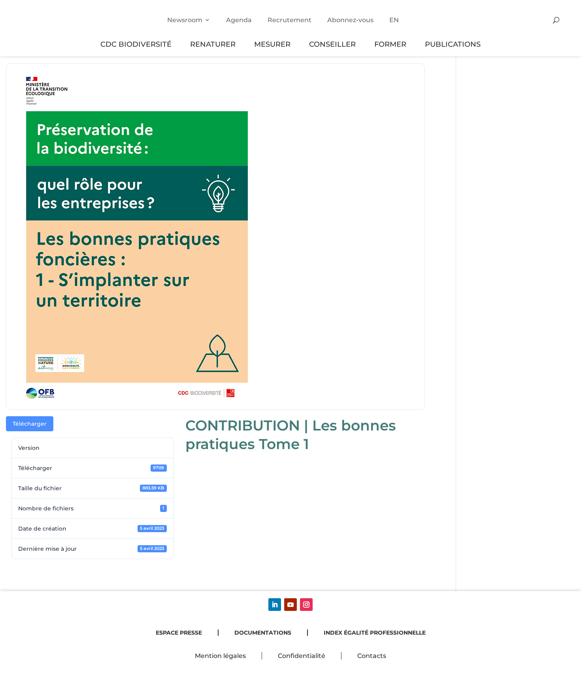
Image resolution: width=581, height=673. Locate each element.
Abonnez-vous (350, 20)
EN (394, 20)
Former (390, 44)
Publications (453, 44)
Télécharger (30, 423)
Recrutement (289, 20)
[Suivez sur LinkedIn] (274, 604)
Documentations (262, 632)
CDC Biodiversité (136, 44)
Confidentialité (301, 656)
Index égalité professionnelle (375, 632)
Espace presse (179, 632)
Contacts (371, 656)
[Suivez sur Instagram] (306, 604)
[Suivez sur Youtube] (290, 604)
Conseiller (332, 44)
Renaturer (213, 44)
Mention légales (220, 656)
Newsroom (184, 20)
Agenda (239, 20)
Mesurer (272, 44)
